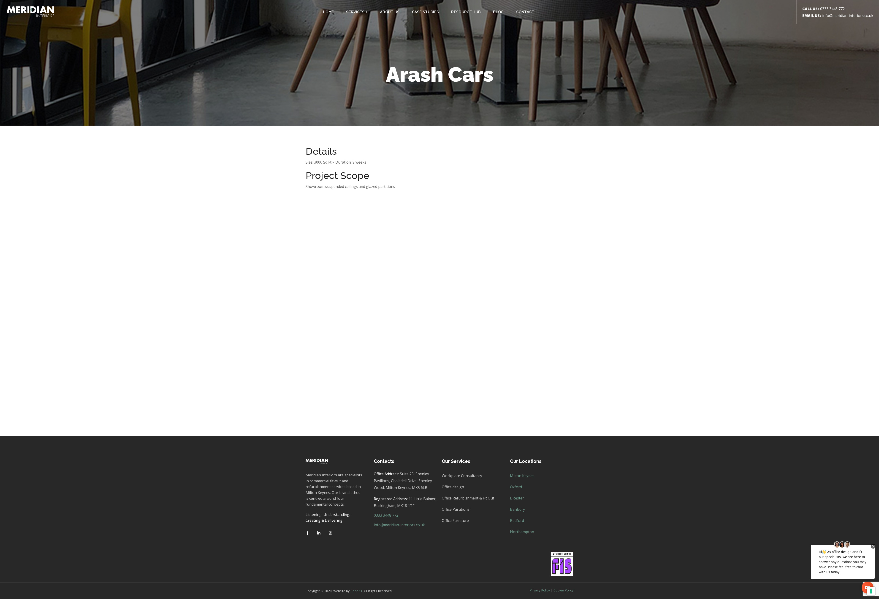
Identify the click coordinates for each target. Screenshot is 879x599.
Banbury (517, 509)
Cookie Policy (563, 590)
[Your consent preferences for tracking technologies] (871, 591)
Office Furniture (455, 520)
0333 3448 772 (832, 8)
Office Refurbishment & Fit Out (468, 498)
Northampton (522, 531)
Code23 (356, 591)
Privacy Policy (540, 590)
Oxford (516, 486)
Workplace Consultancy (462, 475)
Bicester (517, 498)
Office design (453, 486)
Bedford (517, 520)
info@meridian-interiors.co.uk (847, 15)
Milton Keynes (522, 475)
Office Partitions (455, 509)
